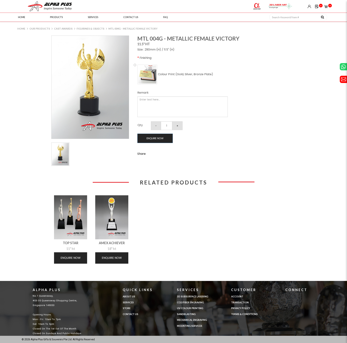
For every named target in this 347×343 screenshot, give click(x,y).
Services (128, 302)
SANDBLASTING (186, 314)
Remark (143, 93)
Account (237, 296)
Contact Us (130, 314)
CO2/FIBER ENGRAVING (190, 302)
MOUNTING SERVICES (189, 325)
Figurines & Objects (90, 28)
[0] (316, 6)
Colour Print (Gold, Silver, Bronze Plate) (185, 74)
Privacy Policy (240, 308)
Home (21, 28)
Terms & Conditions (244, 314)
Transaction (240, 302)
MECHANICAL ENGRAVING (192, 319)
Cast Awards (63, 28)
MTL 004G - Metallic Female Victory (132, 28)
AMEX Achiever (112, 243)
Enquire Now (155, 138)
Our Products (39, 28)
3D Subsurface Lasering (192, 296)
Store (126, 308)
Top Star (70, 243)
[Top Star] (70, 217)
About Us (129, 296)
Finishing (145, 58)
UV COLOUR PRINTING (190, 308)
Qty (140, 125)
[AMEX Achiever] (111, 217)
